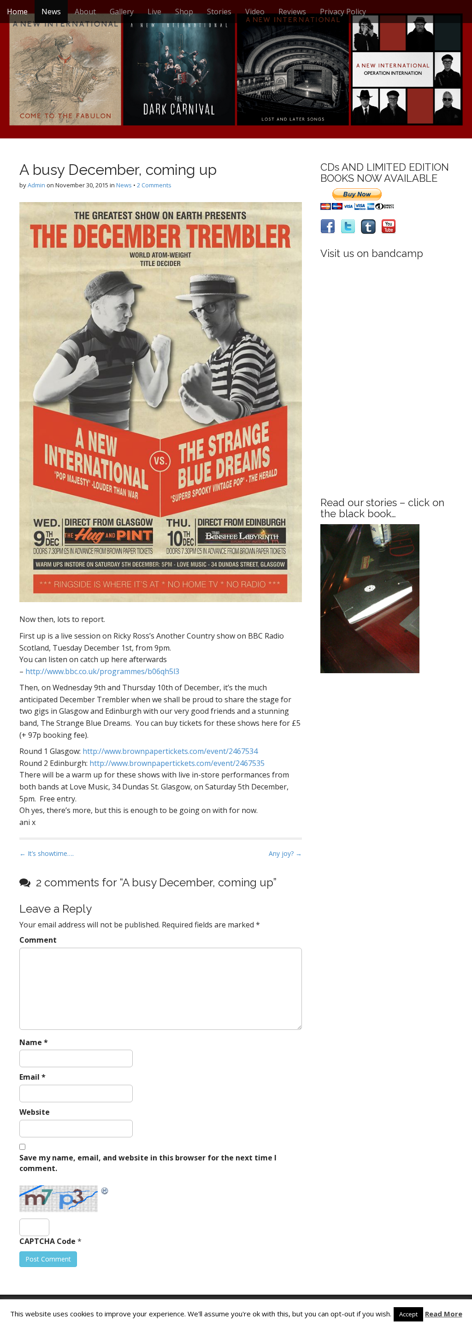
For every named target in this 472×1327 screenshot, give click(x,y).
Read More (443, 1313)
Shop (184, 11)
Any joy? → (285, 853)
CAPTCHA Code (47, 1241)
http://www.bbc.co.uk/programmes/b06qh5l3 (102, 671)
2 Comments (154, 185)
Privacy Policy (343, 11)
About (85, 11)
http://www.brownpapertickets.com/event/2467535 (177, 763)
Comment (38, 940)
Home (17, 11)
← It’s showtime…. (46, 853)
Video (255, 11)
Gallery (122, 11)
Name (33, 1042)
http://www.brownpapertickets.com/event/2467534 (170, 751)
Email (32, 1077)
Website (34, 1112)
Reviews (292, 11)
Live (154, 11)
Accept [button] (408, 1314)
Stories (219, 11)
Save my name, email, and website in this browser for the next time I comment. (148, 1163)
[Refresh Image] (105, 1190)
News (51, 11)
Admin (36, 185)
